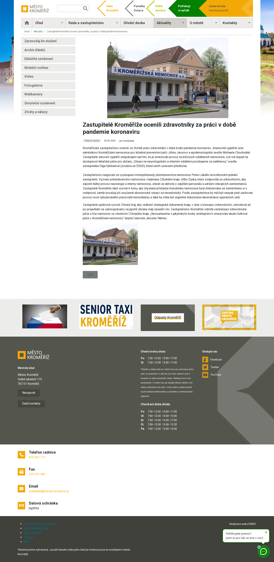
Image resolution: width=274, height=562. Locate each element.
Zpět (90, 274)
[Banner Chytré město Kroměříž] (229, 317)
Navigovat (28, 392)
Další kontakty (31, 403)
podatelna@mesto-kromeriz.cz (49, 491)
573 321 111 (37, 457)
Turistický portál (218, 8)
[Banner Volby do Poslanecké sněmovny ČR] (45, 316)
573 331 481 (37, 474)
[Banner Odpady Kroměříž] (168, 318)
